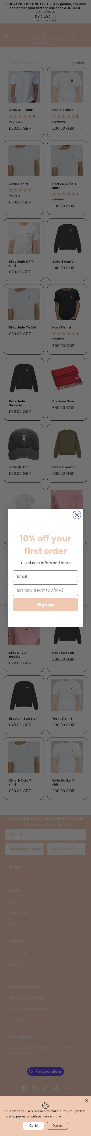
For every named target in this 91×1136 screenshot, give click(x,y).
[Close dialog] (77, 515)
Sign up (45, 604)
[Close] (86, 1100)
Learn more (52, 1116)
